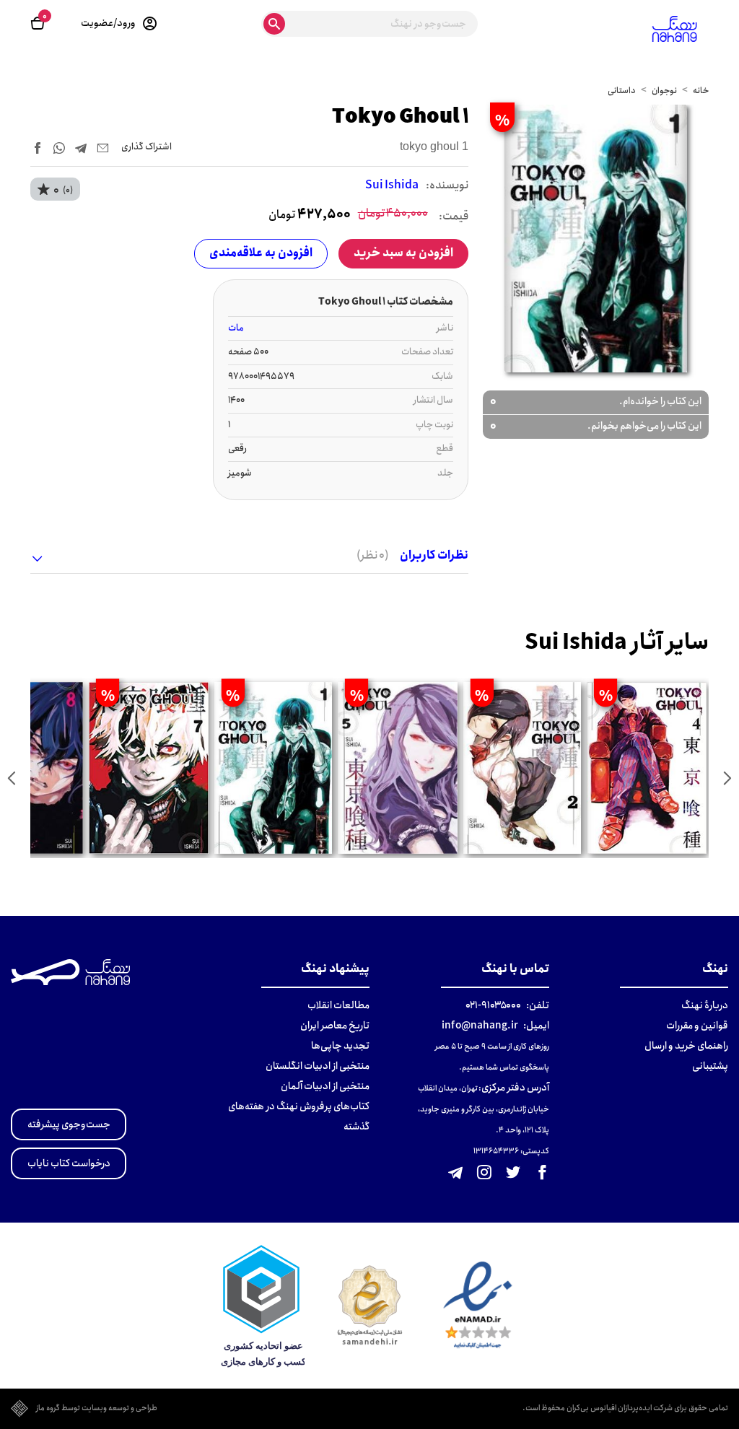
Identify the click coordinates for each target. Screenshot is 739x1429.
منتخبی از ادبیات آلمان (325, 1086)
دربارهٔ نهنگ (704, 1005)
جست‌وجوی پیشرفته (68, 1124)
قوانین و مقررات (697, 1025)
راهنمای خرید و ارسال (686, 1046)
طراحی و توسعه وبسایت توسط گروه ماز (96, 1409)
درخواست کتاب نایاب (68, 1163)
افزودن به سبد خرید (403, 253)
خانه (701, 90)
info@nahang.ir (480, 1025)
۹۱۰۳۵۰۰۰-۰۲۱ (493, 1005)
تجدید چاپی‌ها (340, 1046)
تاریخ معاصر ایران (335, 1025)
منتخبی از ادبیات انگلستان (318, 1066)
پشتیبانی (710, 1066)
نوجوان (664, 90)
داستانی (622, 90)
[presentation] (727, 778)
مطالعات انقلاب (338, 1005)
